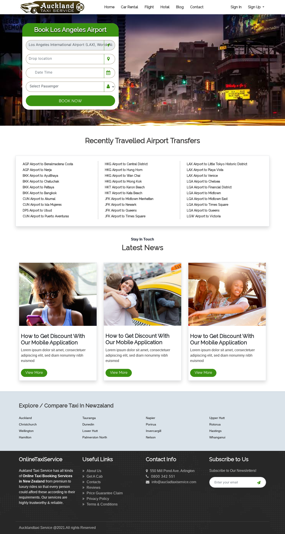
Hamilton (25, 437)
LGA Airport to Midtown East (207, 199)
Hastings (215, 431)
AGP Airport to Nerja (37, 170)
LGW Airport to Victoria (204, 216)
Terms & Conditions (102, 504)
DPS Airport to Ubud (37, 210)
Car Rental (129, 7)
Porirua (151, 424)
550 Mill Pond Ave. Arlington (172, 471)
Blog (180, 7)
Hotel (164, 7)
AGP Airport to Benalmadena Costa (48, 164)
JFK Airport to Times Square (125, 216)
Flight (149, 7)
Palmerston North (94, 437)
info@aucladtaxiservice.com (174, 482)
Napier (150, 418)
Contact (197, 7)
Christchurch (28, 424)
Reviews (93, 487)
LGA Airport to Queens (203, 210)
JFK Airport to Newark (120, 204)
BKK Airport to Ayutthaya (41, 175)
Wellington (26, 431)
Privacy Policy (98, 499)
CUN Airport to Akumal (39, 199)
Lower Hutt (90, 431)
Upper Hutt (217, 418)
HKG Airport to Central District (126, 164)
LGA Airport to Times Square (207, 204)
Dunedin (88, 424)
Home (109, 7)
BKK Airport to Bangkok (40, 193)
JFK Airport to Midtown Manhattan (129, 199)
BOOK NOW (70, 101)
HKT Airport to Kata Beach (123, 193)
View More (34, 372)
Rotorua (215, 424)
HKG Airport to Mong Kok (123, 181)
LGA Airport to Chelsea (203, 181)
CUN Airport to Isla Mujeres (43, 204)
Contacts (94, 482)
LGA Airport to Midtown (204, 193)
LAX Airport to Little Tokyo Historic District (217, 164)
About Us (94, 471)
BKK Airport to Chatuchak (41, 181)
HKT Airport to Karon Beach (125, 187)
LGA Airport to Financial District (209, 187)
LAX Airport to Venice (202, 175)
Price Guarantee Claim (105, 493)
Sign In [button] (236, 7)
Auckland (25, 418)
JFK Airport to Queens (121, 210)
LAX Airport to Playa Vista (205, 170)
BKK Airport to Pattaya (39, 187)
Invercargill (153, 431)
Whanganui (217, 437)
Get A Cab (95, 476)
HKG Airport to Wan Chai (122, 175)
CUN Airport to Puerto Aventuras (46, 216)
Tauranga (89, 418)
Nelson (151, 437)
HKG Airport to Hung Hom (123, 170)
